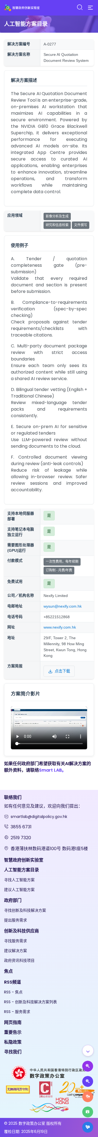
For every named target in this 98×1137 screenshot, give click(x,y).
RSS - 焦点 (13, 992)
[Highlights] (87, 1111)
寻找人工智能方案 (19, 880)
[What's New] (87, 1127)
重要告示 (13, 1032)
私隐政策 (13, 1042)
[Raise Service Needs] (87, 1096)
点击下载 (62, 671)
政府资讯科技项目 (19, 960)
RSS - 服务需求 (17, 1011)
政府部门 (13, 900)
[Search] (79, 7)
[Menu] (90, 8)
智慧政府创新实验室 (23, 860)
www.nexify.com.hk (60, 627)
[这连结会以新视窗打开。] (49, 1073)
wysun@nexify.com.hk (63, 606)
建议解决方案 (15, 950)
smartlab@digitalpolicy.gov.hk (39, 816)
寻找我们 (13, 1052)
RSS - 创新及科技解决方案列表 (30, 1002)
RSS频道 (12, 982)
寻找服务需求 (15, 941)
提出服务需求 (15, 920)
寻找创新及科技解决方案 (25, 910)
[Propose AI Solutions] (87, 1066)
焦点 (8, 971)
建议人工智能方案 (19, 889)
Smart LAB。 (52, 770)
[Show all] (87, 1050)
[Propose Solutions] (87, 1081)
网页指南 (13, 1022)
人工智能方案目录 (21, 870)
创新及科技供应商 (21, 931)
